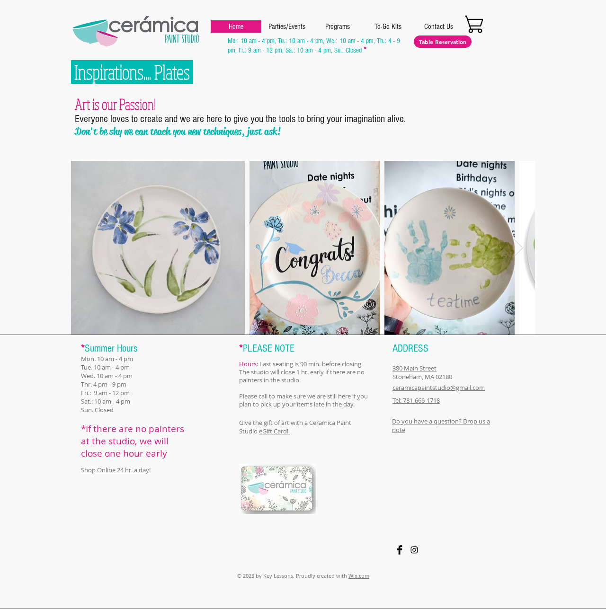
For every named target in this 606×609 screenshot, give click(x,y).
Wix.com (358, 575)
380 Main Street (414, 368)
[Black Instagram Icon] (414, 550)
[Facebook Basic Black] (399, 550)
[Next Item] (518, 247)
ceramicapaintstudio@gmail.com (438, 387)
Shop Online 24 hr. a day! (116, 470)
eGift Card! (274, 431)
